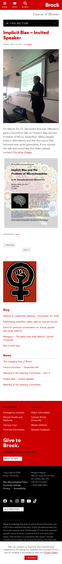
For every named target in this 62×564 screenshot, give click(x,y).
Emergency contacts (13, 412)
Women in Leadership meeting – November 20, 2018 (31, 315)
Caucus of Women (46, 14)
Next (26, 250)
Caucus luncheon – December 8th (21, 367)
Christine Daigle (22, 152)
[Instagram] (17, 501)
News (17, 234)
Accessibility (20, 488)
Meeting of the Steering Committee (22, 384)
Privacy (6, 488)
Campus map (10, 425)
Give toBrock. (12, 442)
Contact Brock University (38, 419)
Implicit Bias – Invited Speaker (18, 378)
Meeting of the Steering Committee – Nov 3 (26, 373)
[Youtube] (29, 501)
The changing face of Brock (17, 361)
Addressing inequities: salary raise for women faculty (30, 321)
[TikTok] (35, 501)
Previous (9, 245)
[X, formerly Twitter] (11, 501)
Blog (6, 309)
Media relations (39, 425)
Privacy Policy (51, 552)
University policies (12, 485)
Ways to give (11, 459)
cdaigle (29, 44)
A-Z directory (12, 509)
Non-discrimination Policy (15, 482)
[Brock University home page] (52, 5)
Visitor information (40, 412)
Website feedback (40, 429)
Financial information (14, 429)
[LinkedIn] (22, 501)
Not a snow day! (11, 345)
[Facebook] (5, 501)
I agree (31, 557)
